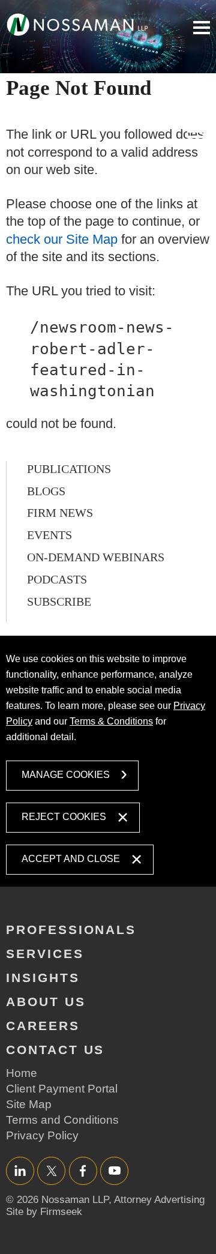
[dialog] (108, 761)
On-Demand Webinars (95, 557)
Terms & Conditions (111, 721)
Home (21, 1073)
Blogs (46, 491)
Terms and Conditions (62, 1120)
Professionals (71, 929)
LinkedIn (20, 1170)
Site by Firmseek (44, 1211)
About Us (46, 1001)
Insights (43, 977)
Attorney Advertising (159, 1199)
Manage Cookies (66, 775)
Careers (43, 1025)
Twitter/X (51, 1170)
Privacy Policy (42, 1135)
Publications (69, 468)
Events (49, 534)
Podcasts (57, 579)
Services (45, 953)
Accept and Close (71, 859)
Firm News (60, 512)
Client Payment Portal (62, 1088)
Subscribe (59, 601)
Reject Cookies (64, 817)
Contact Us (55, 1050)
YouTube (114, 1170)
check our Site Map (62, 239)
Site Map (29, 1104)
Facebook (83, 1170)
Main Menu (201, 27)
